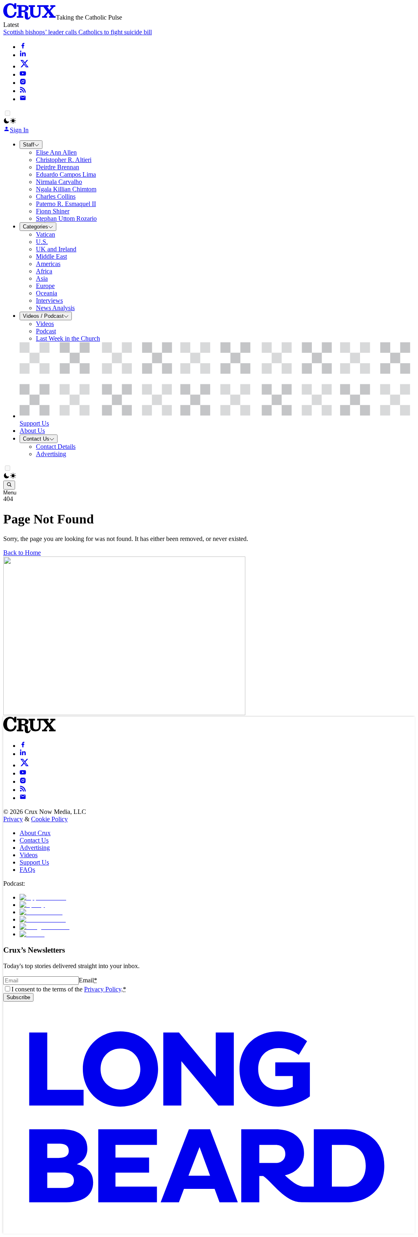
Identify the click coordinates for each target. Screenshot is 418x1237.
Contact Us (36, 439)
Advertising (35, 847)
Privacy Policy (102, 989)
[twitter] (24, 66)
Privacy (13, 819)
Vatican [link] (45, 234)
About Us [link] (32, 430)
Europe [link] (45, 285)
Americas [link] (48, 263)
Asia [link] (42, 278)
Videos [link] (45, 323)
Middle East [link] (51, 256)
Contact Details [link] (56, 446)
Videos (29, 854)
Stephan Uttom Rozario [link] (66, 218)
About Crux (35, 832)
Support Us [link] (34, 423)
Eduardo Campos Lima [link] (66, 174)
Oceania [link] (46, 293)
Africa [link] (44, 271)
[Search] (9, 485)
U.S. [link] (42, 241)
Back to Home (22, 552)
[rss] (23, 90)
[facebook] (23, 46)
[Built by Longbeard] (206, 1229)
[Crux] (29, 17)
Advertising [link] (51, 453)
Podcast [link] (46, 331)
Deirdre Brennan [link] (57, 167)
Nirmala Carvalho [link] (59, 181)
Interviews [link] (49, 300)
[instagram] (23, 82)
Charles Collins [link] (56, 196)
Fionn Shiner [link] (52, 211)
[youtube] (23, 74)
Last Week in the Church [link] (68, 338)
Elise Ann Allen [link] (56, 152)
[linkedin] (23, 54)
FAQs (27, 869)
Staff (28, 145)
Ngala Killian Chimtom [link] (66, 189)
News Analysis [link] (55, 307)
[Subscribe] (23, 98)
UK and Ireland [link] (56, 249)
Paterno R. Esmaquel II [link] (66, 203)
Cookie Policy (49, 819)
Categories (35, 227)
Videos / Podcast (43, 316)
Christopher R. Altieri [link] (63, 159)
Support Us (34, 862)
